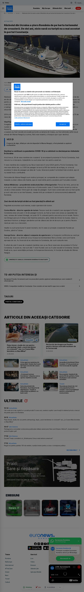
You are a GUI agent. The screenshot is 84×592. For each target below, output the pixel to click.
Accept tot (63, 124)
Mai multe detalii (26, 101)
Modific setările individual (23, 124)
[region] (42, 106)
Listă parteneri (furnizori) (22, 118)
